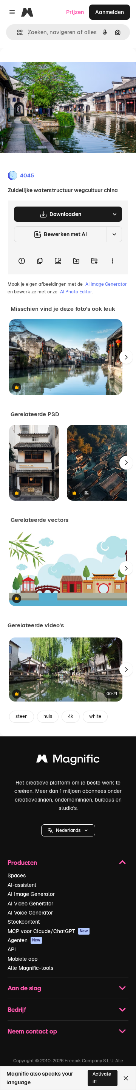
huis (47, 716)
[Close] (126, 1078)
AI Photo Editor (76, 292)
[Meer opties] (112, 260)
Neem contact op (32, 1031)
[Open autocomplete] (16, 32)
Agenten (24, 940)
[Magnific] (68, 760)
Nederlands (68, 830)
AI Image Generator (106, 284)
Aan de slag (24, 988)
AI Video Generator (30, 903)
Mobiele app (22, 958)
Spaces (17, 875)
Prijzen (75, 12)
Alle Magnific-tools (30, 968)
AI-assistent (22, 885)
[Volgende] (126, 357)
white (95, 716)
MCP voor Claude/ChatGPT (48, 931)
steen (21, 716)
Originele (50, 65)
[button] (68, 830)
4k (70, 716)
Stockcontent (24, 921)
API (12, 949)
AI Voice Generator (30, 912)
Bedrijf (17, 1009)
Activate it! (102, 1077)
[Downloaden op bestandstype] (114, 214)
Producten (22, 862)
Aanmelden (109, 12)
